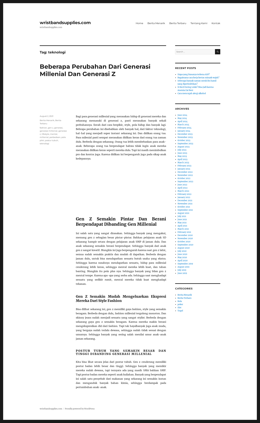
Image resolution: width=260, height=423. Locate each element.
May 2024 (182, 118)
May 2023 (182, 156)
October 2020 (184, 241)
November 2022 (185, 175)
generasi (58, 127)
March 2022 (183, 191)
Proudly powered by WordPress (80, 408)
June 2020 (182, 254)
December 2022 (185, 172)
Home (139, 23)
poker (180, 304)
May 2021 (182, 222)
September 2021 (185, 210)
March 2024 (183, 124)
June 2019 (182, 273)
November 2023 (185, 137)
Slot (179, 307)
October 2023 (184, 140)
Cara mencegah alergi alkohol (192, 93)
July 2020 (182, 251)
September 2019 (185, 263)
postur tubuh (51, 140)
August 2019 (183, 267)
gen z (50, 127)
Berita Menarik (156, 23)
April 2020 (182, 260)
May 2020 (182, 257)
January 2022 (184, 197)
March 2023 (183, 162)
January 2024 (184, 131)
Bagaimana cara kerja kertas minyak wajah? (198, 77)
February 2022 (184, 194)
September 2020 (185, 244)
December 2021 (185, 200)
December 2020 (185, 235)
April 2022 (182, 188)
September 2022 (185, 181)
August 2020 (184, 248)
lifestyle (45, 134)
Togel (180, 310)
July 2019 (182, 270)
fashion (43, 127)
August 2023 (183, 146)
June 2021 (182, 219)
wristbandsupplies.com (65, 22)
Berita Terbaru (177, 23)
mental (53, 134)
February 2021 (184, 232)
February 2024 (184, 127)
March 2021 (183, 229)
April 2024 (182, 121)
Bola (180, 301)
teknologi (44, 143)
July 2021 (182, 216)
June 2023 (182, 153)
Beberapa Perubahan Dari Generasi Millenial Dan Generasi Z (95, 70)
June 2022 (182, 184)
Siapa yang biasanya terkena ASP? (194, 74)
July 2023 (182, 150)
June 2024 (182, 115)
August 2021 (183, 213)
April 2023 (182, 159)
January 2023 (184, 169)
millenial (44, 137)
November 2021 (185, 203)
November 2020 (185, 238)
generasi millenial (48, 131)
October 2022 (184, 178)
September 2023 (185, 143)
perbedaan (55, 137)
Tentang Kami (198, 23)
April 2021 (182, 226)
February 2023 (184, 165)
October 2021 (184, 207)
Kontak (216, 23)
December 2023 (185, 134)
